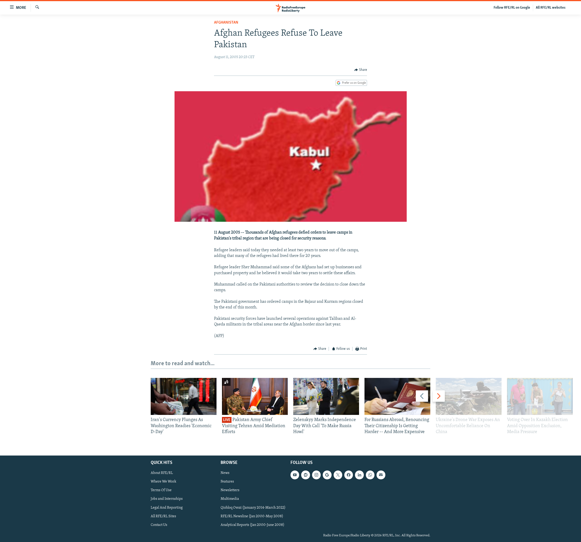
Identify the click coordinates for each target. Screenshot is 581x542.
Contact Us (159, 525)
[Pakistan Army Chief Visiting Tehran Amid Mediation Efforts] (255, 396)
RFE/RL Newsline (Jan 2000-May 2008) (252, 516)
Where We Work (163, 482)
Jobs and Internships (167, 499)
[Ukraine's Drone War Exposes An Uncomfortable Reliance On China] (469, 396)
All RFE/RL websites (551, 8)
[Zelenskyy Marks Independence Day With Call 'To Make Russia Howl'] (326, 396)
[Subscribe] (381, 475)
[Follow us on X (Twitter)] (338, 475)
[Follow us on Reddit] (305, 475)
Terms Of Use (161, 490)
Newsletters (230, 490)
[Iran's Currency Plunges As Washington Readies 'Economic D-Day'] (184, 396)
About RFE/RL (162, 473)
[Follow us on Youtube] (294, 475)
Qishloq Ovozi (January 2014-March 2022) (253, 508)
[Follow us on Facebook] (348, 475)
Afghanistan (226, 23)
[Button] (360, 70)
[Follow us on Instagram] (316, 475)
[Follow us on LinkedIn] (359, 475)
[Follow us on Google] (327, 475)
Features (227, 482)
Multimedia (230, 499)
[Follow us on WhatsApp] (370, 475)
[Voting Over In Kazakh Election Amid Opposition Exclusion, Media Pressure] (540, 396)
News (225, 473)
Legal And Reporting (167, 508)
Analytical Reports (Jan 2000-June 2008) (252, 525)
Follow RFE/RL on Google (512, 8)
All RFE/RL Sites (163, 516)
